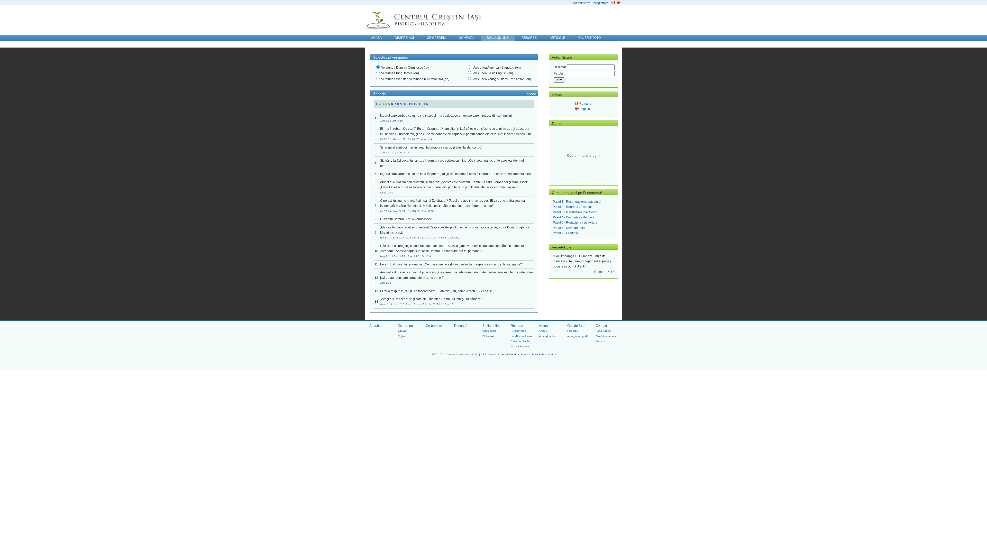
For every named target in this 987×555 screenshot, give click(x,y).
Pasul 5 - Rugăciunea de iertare (575, 222)
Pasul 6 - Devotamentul (569, 228)
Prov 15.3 (414, 256)
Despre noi (406, 326)
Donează (460, 326)
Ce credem (434, 326)
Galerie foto (575, 326)
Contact (601, 326)
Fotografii (572, 330)
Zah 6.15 (427, 237)
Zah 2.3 (385, 120)
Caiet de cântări (520, 341)
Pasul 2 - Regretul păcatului (572, 207)
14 (426, 104)
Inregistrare (601, 3)
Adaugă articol (547, 336)
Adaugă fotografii (577, 336)
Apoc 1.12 (399, 139)
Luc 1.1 (411, 304)
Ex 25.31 (386, 139)
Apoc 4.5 (427, 139)
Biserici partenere (606, 336)
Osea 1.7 (386, 192)
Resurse (517, 326)
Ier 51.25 (386, 211)
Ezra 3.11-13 (430, 211)
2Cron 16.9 (399, 256)
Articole (544, 326)
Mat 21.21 (399, 211)
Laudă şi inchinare (522, 336)
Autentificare (581, 3)
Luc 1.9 (422, 304)
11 (410, 104)
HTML (474, 354)
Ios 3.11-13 (436, 304)
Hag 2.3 (385, 256)
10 (405, 104)
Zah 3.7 (400, 304)
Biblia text (488, 336)
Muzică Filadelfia (520, 346)
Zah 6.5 (449, 304)
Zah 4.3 (385, 282)
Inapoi (531, 94)
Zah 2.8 (453, 237)
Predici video (518, 330)
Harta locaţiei (603, 330)
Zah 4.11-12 (387, 152)
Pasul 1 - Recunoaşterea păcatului (577, 201)
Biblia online (491, 326)
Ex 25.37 (413, 139)
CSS (483, 354)
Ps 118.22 (414, 211)
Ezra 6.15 (398, 237)
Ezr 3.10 (385, 237)
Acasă (374, 326)
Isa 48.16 (441, 237)
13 (421, 104)
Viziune (402, 330)
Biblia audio (489, 330)
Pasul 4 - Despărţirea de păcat (574, 217)
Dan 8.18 (398, 120)
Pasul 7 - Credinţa (565, 233)
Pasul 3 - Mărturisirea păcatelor (575, 212)
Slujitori (402, 336)
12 (415, 104)
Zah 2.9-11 (413, 237)
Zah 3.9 (427, 256)
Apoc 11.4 (403, 152)
